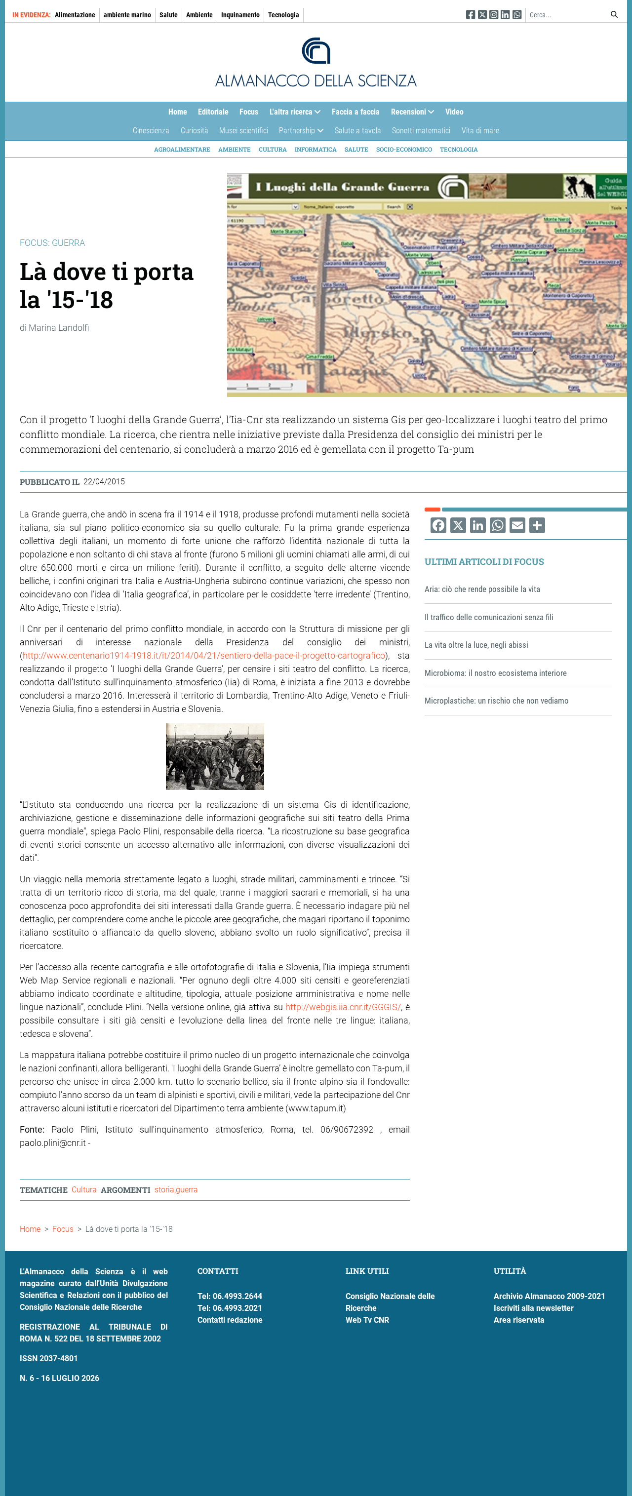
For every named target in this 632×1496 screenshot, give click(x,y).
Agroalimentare (182, 149)
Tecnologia (283, 15)
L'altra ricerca (288, 114)
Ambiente (199, 15)
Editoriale (213, 112)
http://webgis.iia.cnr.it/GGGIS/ (343, 1007)
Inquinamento (240, 15)
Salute (168, 15)
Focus (248, 112)
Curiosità (194, 130)
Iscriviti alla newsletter (534, 1308)
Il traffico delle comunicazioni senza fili (489, 617)
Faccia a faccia (356, 112)
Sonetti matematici (421, 130)
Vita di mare (480, 130)
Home (177, 112)
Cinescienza (151, 130)
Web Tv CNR (367, 1320)
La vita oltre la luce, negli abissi (476, 645)
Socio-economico (404, 149)
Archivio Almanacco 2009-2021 (549, 1296)
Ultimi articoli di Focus (484, 561)
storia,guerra (176, 1189)
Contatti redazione (230, 1320)
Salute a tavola (358, 130)
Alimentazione (75, 15)
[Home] (316, 62)
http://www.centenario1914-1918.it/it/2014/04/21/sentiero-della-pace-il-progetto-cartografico (204, 655)
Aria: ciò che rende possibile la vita (482, 589)
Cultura (273, 149)
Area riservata (519, 1320)
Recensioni (406, 114)
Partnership (294, 133)
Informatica (316, 149)
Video (454, 112)
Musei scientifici (243, 130)
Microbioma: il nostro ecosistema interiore (496, 673)
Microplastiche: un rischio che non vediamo (497, 701)
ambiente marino (127, 15)
